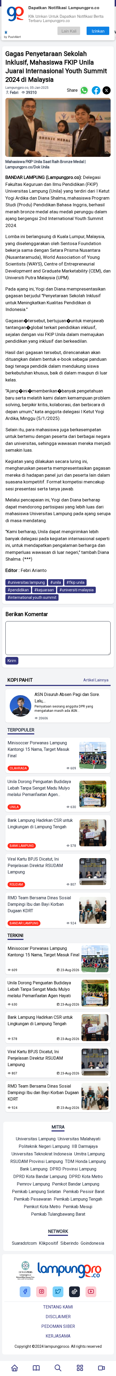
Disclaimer (58, 1316)
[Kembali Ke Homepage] (14, 1368)
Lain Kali (69, 31)
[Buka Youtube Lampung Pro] (91, 1292)
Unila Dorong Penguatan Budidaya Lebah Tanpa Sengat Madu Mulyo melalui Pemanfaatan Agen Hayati (39, 989)
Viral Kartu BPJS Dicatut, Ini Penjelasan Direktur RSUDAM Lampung (35, 866)
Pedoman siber (58, 1326)
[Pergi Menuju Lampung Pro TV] (101, 1368)
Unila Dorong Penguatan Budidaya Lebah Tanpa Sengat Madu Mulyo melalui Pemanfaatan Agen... (39, 788)
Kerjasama (58, 1336)
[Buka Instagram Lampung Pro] (41, 1292)
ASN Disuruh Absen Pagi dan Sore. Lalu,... (67, 697)
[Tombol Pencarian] (58, 1368)
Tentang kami (58, 1307)
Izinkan (98, 31)
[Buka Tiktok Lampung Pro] (74, 1292)
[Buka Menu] (80, 1368)
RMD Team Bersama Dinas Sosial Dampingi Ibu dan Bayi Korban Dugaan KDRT (39, 904)
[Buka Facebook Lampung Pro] (25, 1292)
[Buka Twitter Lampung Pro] (58, 1292)
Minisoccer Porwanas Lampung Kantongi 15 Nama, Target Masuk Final (38, 749)
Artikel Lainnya (95, 680)
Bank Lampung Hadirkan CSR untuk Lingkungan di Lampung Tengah (40, 823)
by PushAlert (12, 36)
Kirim (12, 661)
